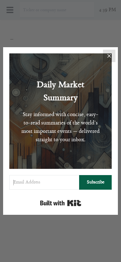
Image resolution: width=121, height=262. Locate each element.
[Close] (109, 56)
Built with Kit (60, 203)
